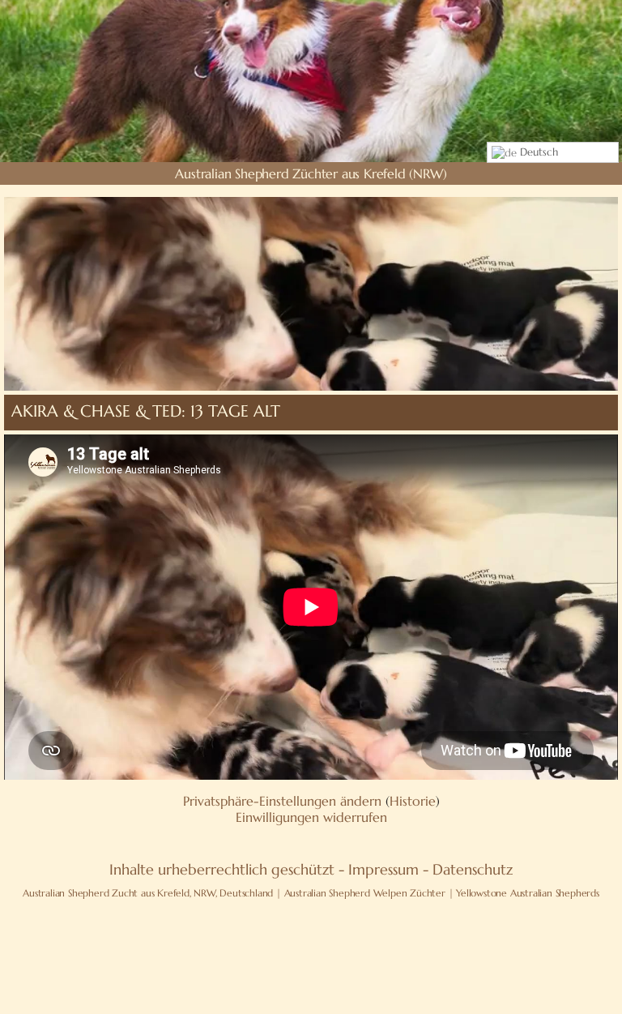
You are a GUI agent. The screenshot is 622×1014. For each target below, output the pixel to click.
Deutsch (537, 152)
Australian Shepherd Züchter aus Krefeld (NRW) (310, 173)
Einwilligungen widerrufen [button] (311, 817)
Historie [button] (413, 801)
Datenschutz (472, 869)
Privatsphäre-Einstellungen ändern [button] (282, 801)
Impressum (383, 869)
